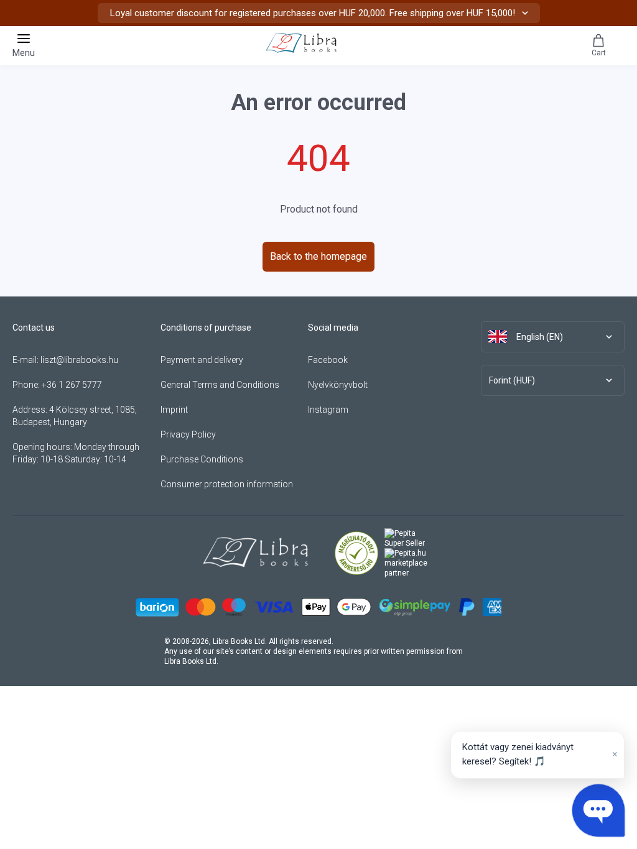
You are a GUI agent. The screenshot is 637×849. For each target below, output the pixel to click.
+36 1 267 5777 (72, 385)
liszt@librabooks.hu (79, 360)
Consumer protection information (226, 484)
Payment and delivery (201, 360)
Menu (23, 52)
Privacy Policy (188, 434)
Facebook (328, 360)
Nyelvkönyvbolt (338, 385)
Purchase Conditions (201, 459)
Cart (599, 52)
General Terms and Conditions (219, 385)
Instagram (328, 410)
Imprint (174, 410)
